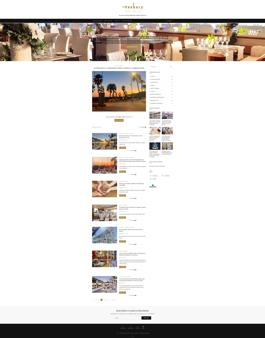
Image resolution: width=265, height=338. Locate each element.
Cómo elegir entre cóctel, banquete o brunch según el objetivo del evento (166, 138)
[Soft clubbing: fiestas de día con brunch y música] (104, 235)
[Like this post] (139, 127)
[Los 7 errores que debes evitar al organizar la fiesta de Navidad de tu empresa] (104, 259)
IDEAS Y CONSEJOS (161, 88)
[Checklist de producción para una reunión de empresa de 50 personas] (154, 130)
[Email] (170, 21)
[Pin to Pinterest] (143, 127)
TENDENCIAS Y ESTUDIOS (161, 103)
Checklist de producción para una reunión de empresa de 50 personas (154, 138)
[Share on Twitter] (142, 127)
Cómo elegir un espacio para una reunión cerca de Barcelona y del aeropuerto (154, 122)
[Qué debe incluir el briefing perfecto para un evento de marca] (167, 146)
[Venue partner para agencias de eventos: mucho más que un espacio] (167, 115)
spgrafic (147, 333)
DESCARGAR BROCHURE (127, 20)
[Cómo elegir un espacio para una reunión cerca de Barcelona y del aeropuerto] (154, 115)
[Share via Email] (145, 127)
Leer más (122, 147)
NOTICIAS (161, 91)
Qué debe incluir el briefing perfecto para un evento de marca (167, 153)
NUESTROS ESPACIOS (97, 20)
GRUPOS (161, 85)
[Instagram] (167, 21)
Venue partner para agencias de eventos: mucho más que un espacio (167, 122)
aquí (164, 166)
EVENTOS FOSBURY (108, 20)
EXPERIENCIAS (161, 82)
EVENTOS (161, 76)
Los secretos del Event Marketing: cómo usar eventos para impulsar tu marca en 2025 (132, 279)
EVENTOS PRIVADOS (161, 79)
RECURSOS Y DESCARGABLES (161, 97)
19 (112, 299)
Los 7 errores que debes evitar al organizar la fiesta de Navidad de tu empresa (132, 254)
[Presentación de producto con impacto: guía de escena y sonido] (104, 213)
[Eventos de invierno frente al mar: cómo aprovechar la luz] (104, 141)
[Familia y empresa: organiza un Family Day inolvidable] (104, 189)
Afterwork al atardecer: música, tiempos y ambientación (119, 68)
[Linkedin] (168, 21)
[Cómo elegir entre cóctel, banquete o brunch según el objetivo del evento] (167, 130)
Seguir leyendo (119, 120)
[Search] (172, 21)
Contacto (117, 20)
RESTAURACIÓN (161, 100)
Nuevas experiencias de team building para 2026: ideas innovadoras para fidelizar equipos (132, 160)
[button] (2, 42)
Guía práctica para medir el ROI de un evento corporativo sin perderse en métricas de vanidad (154, 154)
